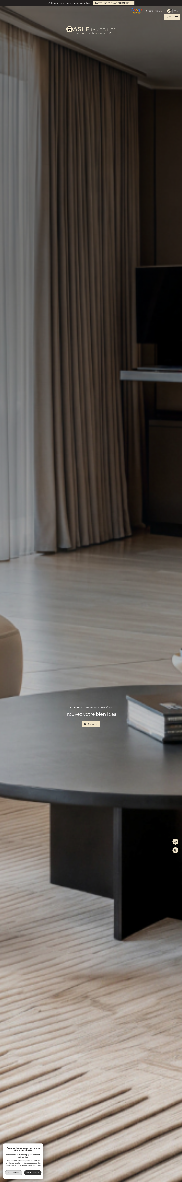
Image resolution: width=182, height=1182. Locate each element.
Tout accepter (32, 1173)
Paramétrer (13, 1173)
